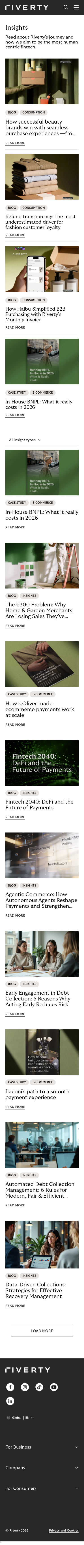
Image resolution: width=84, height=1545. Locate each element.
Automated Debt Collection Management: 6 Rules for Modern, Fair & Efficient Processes (39, 1190)
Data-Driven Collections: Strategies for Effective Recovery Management (35, 1290)
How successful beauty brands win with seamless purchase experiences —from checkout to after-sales (41, 128)
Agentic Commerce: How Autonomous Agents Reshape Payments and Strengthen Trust (41, 900)
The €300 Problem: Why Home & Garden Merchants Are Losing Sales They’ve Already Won (38, 610)
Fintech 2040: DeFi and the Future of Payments (39, 805)
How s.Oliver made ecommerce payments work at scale (39, 709)
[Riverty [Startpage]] (27, 8)
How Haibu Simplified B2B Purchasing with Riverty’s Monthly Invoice (35, 314)
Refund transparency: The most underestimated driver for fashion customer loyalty (40, 222)
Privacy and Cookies (64, 1530)
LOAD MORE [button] (42, 1331)
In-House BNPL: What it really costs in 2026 (38, 404)
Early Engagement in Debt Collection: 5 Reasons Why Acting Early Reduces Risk (37, 998)
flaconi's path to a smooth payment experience (37, 1094)
